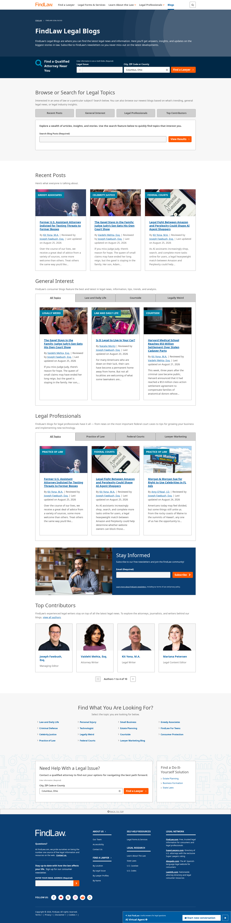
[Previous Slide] (98, 679)
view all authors (52, 617)
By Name (97, 880)
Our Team (97, 839)
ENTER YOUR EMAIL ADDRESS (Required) (54, 878)
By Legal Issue (99, 870)
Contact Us (97, 849)
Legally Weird (87, 734)
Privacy (48, 914)
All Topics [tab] (55, 297)
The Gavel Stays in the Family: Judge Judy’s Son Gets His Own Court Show (114, 225)
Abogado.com (172, 861)
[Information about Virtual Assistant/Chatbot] (146, 919)
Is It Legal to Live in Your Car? (115, 340)
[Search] (193, 5)
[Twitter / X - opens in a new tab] (68, 897)
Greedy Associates (170, 722)
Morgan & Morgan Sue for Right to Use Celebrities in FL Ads (167, 482)
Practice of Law (47, 740)
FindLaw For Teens (170, 728)
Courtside (125, 734)
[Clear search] (167, 70)
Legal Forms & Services (137, 839)
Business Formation (173, 783)
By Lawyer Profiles (101, 875)
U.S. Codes (131, 870)
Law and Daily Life (49, 722)
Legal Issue (82, 64)
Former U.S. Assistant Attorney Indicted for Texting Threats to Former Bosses (60, 225)
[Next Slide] (133, 679)
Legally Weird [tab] (176, 297)
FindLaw (38, 20)
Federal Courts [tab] (135, 436)
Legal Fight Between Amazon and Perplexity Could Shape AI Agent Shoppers (169, 225)
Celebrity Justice (47, 734)
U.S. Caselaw (132, 865)
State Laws (168, 787)
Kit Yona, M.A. (51, 235)
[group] (115, 653)
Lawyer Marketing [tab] (176, 436)
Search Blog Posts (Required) (54, 133)
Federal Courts (87, 740)
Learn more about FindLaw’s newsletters (131, 587)
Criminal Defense (48, 728)
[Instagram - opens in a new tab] (75, 897)
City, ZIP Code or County (136, 64)
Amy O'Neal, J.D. (160, 491)
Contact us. (61, 855)
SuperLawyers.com (175, 850)
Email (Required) (125, 569)
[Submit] (76, 883)
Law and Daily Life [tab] (95, 297)
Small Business (128, 722)
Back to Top (117, 811)
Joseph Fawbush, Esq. (52, 238)
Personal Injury (88, 722)
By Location (98, 865)
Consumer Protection (172, 734)
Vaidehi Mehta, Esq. (109, 235)
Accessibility (98, 844)
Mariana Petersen (175, 656)
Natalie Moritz (107, 346)
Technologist (86, 728)
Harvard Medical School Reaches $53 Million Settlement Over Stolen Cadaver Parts (163, 345)
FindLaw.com (172, 839)
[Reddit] (82, 897)
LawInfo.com (172, 872)
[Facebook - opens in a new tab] (53, 897)
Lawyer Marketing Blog (132, 740)
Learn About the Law (136, 856)
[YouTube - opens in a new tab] (60, 897)
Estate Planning (128, 728)
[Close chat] (225, 918)
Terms (38, 914)
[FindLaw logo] (45, 5)
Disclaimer (60, 914)
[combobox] (100, 70)
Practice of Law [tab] (95, 436)
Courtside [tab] (135, 297)
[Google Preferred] (89, 897)
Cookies (72, 914)
